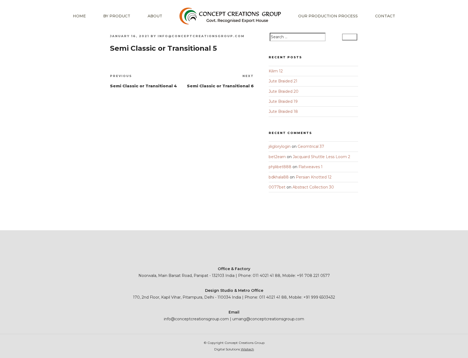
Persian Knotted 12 (314, 177)
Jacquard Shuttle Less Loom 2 (321, 156)
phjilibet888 (280, 166)
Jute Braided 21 (283, 81)
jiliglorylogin (280, 146)
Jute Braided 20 (283, 91)
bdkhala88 (279, 177)
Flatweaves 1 (310, 166)
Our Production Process (328, 16)
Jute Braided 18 (283, 111)
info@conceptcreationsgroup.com (201, 36)
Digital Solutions (234, 349)
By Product (116, 16)
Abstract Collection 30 (313, 187)
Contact (385, 16)
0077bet (277, 187)
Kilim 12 (276, 71)
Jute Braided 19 (283, 101)
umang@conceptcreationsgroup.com (268, 319)
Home (79, 16)
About (155, 16)
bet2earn (277, 156)
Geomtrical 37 (311, 146)
